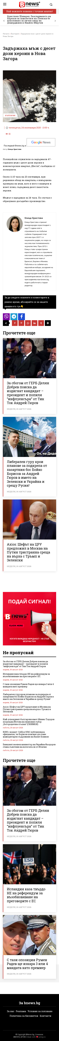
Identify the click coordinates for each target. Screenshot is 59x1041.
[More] (48, 323)
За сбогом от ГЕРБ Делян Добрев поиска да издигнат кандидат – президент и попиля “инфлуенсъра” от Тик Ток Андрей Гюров (28, 393)
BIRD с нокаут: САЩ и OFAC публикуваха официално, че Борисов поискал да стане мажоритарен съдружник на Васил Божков (26, 734)
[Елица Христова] (14, 251)
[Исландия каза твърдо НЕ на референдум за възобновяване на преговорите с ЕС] (29, 864)
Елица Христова (14, 149)
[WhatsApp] (28, 323)
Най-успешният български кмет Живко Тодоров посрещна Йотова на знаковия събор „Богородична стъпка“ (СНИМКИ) (28, 722)
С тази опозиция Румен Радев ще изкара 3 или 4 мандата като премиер (28, 685)
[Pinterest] (21, 323)
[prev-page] (4, 21)
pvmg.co (42, 1037)
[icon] (6, 317)
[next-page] (55, 21)
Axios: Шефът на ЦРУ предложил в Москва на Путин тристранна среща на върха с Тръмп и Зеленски (28, 552)
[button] (52, 4)
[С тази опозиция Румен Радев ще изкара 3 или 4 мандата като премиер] (29, 935)
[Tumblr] (41, 323)
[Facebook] (15, 323)
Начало (6, 33)
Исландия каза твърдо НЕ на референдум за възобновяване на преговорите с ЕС (26, 675)
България (15, 33)
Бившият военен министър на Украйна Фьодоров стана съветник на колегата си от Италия (29, 745)
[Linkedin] (34, 323)
